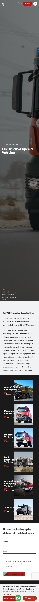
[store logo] (4, 4)
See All (8, 394)
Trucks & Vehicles (8, 294)
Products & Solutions (9, 292)
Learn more (6, 594)
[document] (20, 593)
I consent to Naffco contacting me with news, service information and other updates (19, 564)
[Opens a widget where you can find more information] (30, 598)
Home (3, 289)
